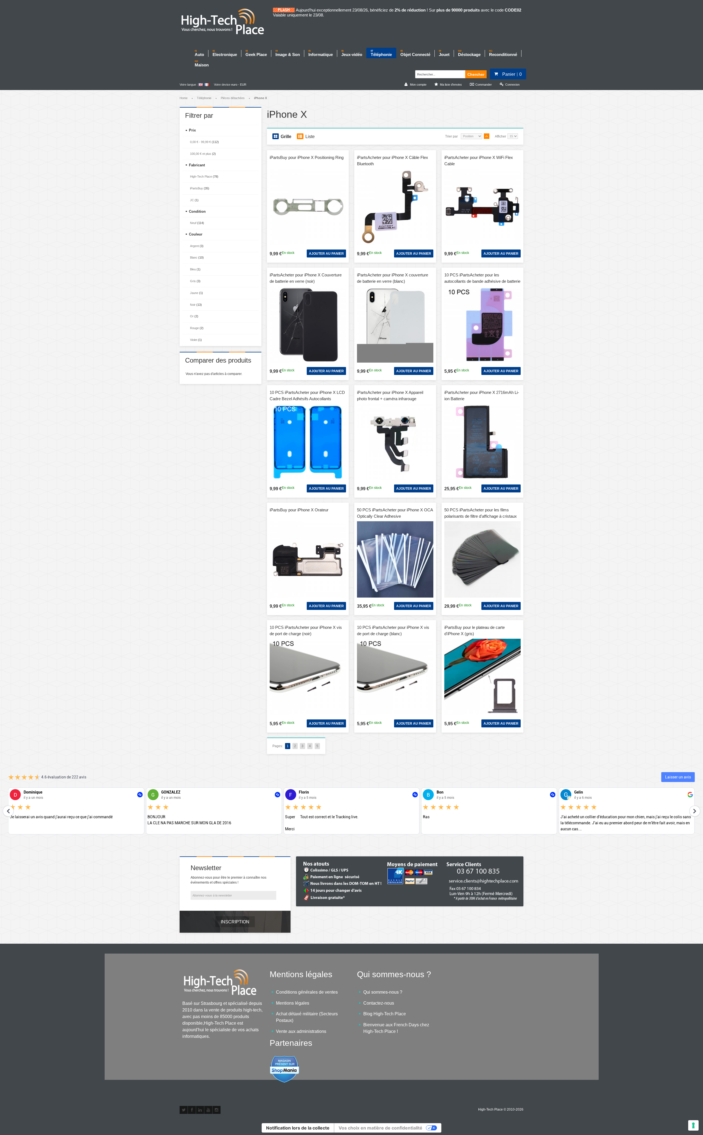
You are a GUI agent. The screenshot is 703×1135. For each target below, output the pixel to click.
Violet (193, 339)
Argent (194, 246)
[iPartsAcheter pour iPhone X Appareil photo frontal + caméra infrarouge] (395, 442)
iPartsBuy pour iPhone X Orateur (299, 510)
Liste (310, 136)
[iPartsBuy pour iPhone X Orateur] (308, 559)
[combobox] (439, 73)
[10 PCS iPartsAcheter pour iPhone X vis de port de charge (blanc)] (395, 677)
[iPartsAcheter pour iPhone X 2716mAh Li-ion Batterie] (482, 442)
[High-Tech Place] (226, 22)
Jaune (194, 293)
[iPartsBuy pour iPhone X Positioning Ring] (308, 207)
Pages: (277, 746)
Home (184, 98)
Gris (193, 281)
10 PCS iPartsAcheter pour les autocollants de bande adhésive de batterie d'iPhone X (482, 281)
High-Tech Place (201, 176)
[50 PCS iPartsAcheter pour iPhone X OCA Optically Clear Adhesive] (395, 559)
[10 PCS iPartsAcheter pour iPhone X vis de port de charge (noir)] (308, 677)
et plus (200, 153)
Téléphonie (204, 98)
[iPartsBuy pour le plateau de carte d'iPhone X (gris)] (482, 677)
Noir (193, 304)
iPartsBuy (196, 188)
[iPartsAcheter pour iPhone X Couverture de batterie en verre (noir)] (308, 324)
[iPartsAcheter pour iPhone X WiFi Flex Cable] (482, 207)
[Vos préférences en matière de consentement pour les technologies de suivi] (693, 1125)
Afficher (500, 136)
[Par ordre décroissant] (486, 136)
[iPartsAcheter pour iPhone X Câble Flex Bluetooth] (395, 207)
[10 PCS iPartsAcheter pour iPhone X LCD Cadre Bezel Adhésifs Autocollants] (308, 442)
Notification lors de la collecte (298, 1128)
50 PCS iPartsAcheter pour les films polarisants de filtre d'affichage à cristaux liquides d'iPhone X (480, 516)
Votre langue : (189, 84)
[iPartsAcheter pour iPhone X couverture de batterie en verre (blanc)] (395, 324)
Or (192, 316)
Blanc (193, 257)
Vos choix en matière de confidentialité (380, 1128)
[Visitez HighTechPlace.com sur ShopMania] (284, 1058)
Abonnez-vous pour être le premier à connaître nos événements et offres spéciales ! (228, 880)
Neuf (193, 223)
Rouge (194, 328)
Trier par (451, 136)
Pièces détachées (233, 98)
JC (192, 200)
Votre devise (222, 84)
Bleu (193, 269)
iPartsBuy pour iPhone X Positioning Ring (307, 157)
